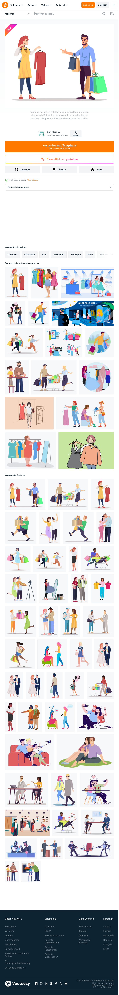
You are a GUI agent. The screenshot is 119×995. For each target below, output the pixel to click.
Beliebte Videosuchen (51, 953)
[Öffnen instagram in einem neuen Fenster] (41, 983)
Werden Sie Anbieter (84, 939)
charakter (29, 252)
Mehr (104, 947)
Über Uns (83, 933)
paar (44, 252)
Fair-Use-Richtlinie (101, 988)
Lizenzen (49, 924)
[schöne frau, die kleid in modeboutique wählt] (87, 281)
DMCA (48, 929)
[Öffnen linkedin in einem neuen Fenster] (46, 983)
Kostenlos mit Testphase (59, 146)
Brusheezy (10, 924)
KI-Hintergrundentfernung (17, 960)
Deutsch (105, 938)
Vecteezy (9, 929)
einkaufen (58, 252)
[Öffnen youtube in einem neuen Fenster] (66, 983)
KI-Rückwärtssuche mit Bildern (17, 953)
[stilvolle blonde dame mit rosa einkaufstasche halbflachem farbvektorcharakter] (81, 653)
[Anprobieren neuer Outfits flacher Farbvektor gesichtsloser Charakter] (53, 587)
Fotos (31, 5)
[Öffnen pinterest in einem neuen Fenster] (51, 983)
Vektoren (15, 5)
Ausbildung (11, 942)
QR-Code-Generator (15, 965)
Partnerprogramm (54, 933)
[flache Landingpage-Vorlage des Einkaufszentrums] (83, 311)
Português (106, 933)
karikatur (12, 252)
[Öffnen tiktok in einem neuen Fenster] (56, 983)
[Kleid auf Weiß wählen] (44, 281)
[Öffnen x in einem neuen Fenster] (61, 983)
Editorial (60, 5)
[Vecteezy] (5, 5)
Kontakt (82, 929)
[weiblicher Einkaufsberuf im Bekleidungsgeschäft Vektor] (85, 411)
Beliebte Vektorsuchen (52, 939)
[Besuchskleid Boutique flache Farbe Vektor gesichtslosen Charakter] (74, 684)
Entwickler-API (12, 947)
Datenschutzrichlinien (102, 986)
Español (105, 929)
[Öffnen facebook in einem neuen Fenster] (36, 983)
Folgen (76, 135)
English (105, 924)
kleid (90, 252)
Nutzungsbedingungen (101, 984)
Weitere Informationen (18, 185)
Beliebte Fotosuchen (51, 946)
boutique (76, 252)
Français (105, 942)
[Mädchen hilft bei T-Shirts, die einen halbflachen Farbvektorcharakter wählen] (102, 587)
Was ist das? (32, 180)
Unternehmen (12, 938)
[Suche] (104, 13)
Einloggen (102, 5)
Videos (44, 5)
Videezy (9, 933)
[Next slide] (107, 253)
